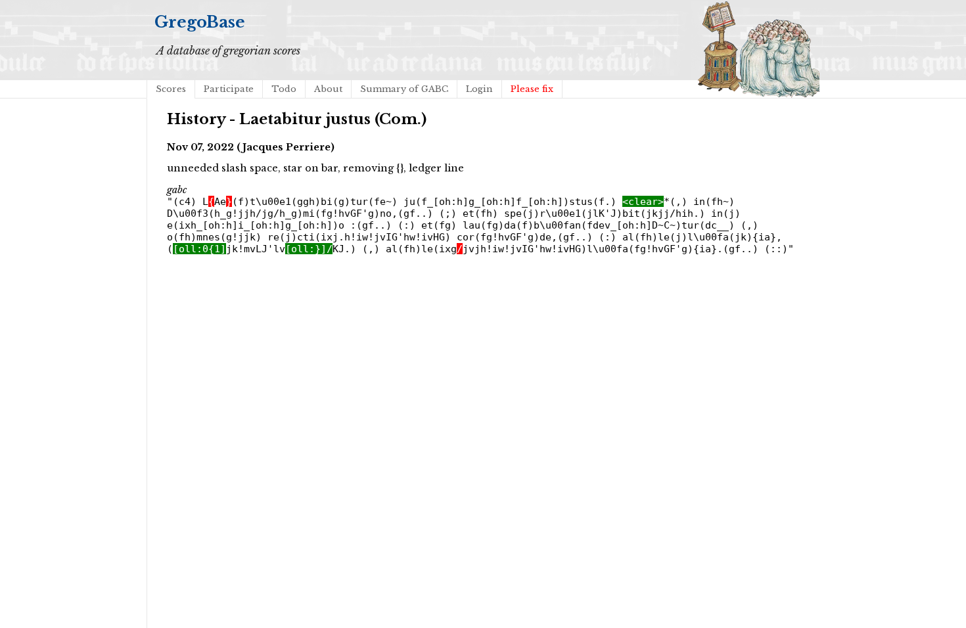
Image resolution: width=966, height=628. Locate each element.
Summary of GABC (404, 89)
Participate (229, 89)
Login (479, 89)
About (328, 89)
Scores (171, 89)
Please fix (532, 89)
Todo (283, 89)
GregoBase (199, 22)
